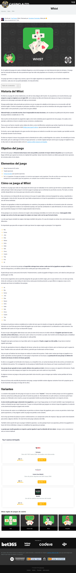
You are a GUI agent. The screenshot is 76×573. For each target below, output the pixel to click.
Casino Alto (3, 11)
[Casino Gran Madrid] (38, 472)
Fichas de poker (8, 173)
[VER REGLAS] (10, 520)
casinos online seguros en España (37, 142)
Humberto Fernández (34, 18)
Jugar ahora (40, 459)
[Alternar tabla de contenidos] (17, 86)
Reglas (9, 11)
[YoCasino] (38, 450)
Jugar (40, 503)
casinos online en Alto (53, 552)
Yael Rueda (14, 18)
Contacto (29, 570)
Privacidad (39, 570)
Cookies (33, 570)
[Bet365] (38, 494)
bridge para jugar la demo (30, 127)
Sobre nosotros (46, 570)
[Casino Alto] (16, 4)
